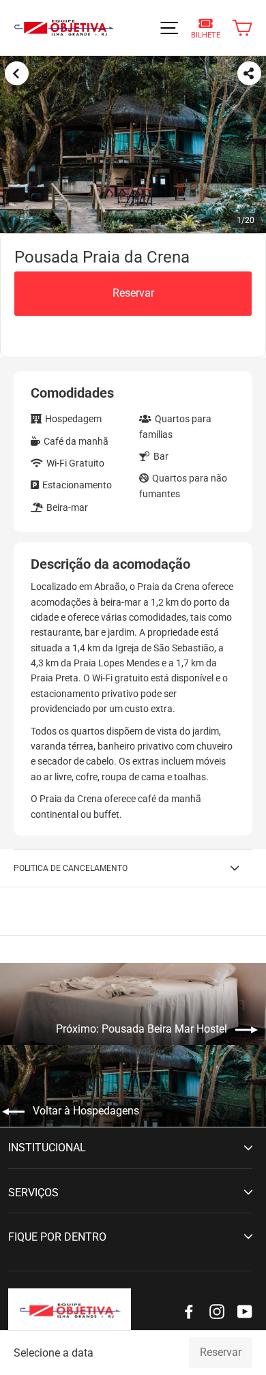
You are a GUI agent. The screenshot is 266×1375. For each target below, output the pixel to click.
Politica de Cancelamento (71, 868)
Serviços (33, 1192)
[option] (133, 144)
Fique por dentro (57, 1236)
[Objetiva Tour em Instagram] (216, 1310)
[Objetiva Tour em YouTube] (244, 1310)
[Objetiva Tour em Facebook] (188, 1310)
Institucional (47, 1147)
